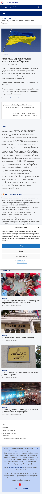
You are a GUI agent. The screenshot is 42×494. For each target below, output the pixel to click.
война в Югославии (7, 167)
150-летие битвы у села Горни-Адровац (17, 338)
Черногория (20, 161)
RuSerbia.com (13, 65)
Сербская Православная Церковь (19, 156)
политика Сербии (12, 176)
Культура (4, 298)
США (3, 155)
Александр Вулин (7, 131)
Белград (6, 134)
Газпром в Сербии (21, 137)
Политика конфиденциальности (13, 438)
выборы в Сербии (21, 167)
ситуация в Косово (9, 185)
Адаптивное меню (38, 7)
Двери (29, 137)
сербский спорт (30, 182)
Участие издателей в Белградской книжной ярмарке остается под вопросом (19, 411)
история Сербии (13, 170)
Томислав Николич (28, 158)
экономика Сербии (10, 188)
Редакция (5, 427)
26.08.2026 (4, 340)
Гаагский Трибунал (8, 137)
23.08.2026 (4, 414)
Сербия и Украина (21, 98)
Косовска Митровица (30, 141)
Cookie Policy (21, 260)
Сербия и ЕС (11, 155)
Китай (9, 141)
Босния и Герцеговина (23, 135)
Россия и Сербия (25, 151)
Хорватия (9, 161)
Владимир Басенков (15, 305)
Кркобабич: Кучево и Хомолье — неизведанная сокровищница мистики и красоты (21, 302)
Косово (18, 141)
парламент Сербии (23, 173)
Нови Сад (10, 148)
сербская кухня (28, 179)
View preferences (21, 256)
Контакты (5, 436)
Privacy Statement (22, 263)
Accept (21, 246)
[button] (39, 227)
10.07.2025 (4, 65)
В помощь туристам (8, 433)
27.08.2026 (4, 305)
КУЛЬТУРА (6, 270)
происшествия (31, 176)
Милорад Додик (13, 144)
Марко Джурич (10, 98)
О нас (3, 425)
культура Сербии (8, 173)
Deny (21, 251)
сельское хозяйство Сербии (12, 179)
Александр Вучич (24, 131)
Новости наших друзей (13, 194)
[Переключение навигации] (3, 13)
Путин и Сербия (18, 148)
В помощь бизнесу (8, 430)
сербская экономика (12, 182)
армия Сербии (28, 164)
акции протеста (13, 165)
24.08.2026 (4, 377)
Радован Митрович (15, 414)
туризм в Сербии (25, 185)
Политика (4, 55)
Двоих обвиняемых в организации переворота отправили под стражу (25, 114)
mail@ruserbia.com (15, 467)
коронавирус (26, 170)
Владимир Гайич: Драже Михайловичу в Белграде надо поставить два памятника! (19, 106)
